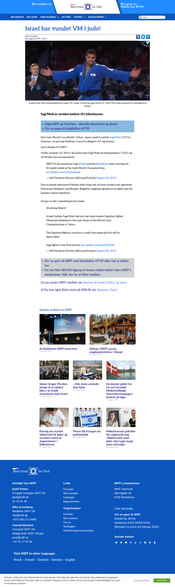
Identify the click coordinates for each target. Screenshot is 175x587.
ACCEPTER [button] (162, 580)
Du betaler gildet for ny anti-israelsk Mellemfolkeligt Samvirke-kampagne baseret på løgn (119, 390)
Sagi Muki (116, 137)
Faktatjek (68, 497)
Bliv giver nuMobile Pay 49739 (132, 5)
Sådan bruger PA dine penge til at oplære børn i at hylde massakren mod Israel (54, 389)
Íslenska (57, 560)
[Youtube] (126, 542)
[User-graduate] (155, 542)
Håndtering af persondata (78, 530)
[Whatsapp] (140, 542)
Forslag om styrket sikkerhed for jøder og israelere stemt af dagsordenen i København (53, 438)
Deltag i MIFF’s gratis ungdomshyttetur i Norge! (106, 350)
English (70, 560)
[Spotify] (145, 542)
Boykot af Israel (93, 282)
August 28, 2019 (106, 177)
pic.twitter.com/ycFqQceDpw (63, 172)
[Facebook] (116, 542)
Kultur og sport (116, 282)
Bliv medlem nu (42, 4)
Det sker (66, 17)
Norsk (18, 560)
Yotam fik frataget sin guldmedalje (87, 433)
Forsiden (68, 489)
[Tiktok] (136, 542)
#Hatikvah (102, 163)
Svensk (30, 560)
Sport (113, 290)
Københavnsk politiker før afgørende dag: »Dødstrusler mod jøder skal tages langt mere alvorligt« (120, 438)
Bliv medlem (17, 17)
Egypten (102, 290)
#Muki (82, 163)
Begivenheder (71, 501)
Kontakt (68, 514)
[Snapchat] (150, 542)
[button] (138, 37)
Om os (67, 522)
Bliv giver (32, 17)
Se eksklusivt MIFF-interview (58, 349)
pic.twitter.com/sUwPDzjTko (98, 244)
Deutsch (43, 560)
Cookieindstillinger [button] (141, 580)
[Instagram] (131, 542)
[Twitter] (121, 542)
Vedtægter (69, 526)
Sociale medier (96, 17)
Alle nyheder (70, 493)
